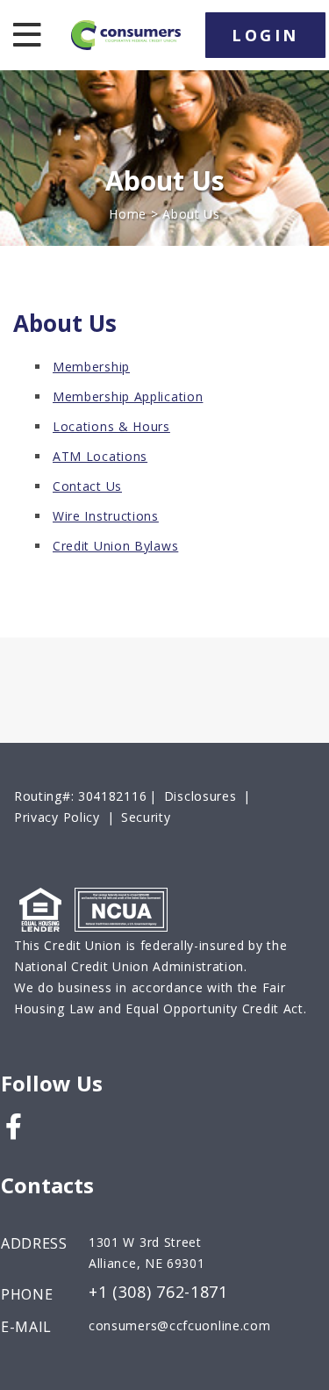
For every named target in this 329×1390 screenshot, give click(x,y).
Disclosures (200, 796)
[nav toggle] (23, 35)
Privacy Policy (57, 817)
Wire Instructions (106, 516)
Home (128, 213)
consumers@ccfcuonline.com (180, 1325)
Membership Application (128, 396)
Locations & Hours (111, 426)
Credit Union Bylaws (115, 545)
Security (146, 817)
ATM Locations (100, 456)
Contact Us (87, 486)
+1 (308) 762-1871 (158, 1292)
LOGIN (265, 35)
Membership (91, 366)
